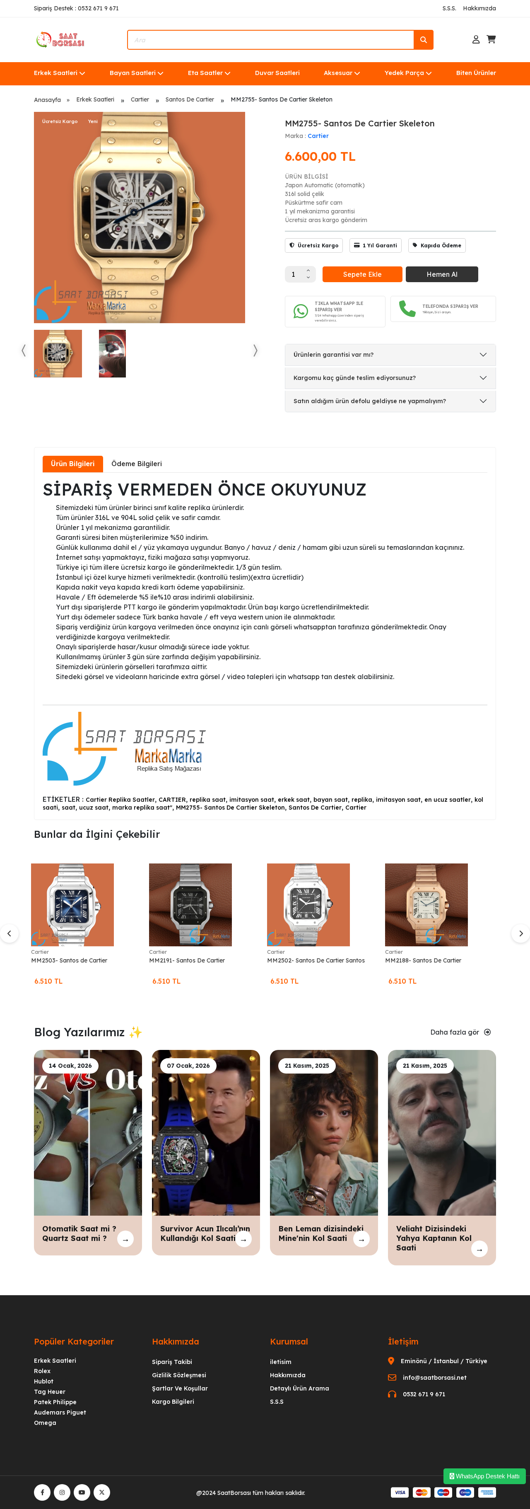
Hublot (43, 1381)
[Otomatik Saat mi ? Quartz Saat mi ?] (88, 1132)
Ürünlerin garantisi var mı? (333, 354)
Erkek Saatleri (55, 73)
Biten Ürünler (476, 73)
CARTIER (172, 799)
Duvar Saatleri (277, 73)
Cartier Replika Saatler (120, 799)
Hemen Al (442, 274)
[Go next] (255, 350)
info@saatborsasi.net (435, 1377)
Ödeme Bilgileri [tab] (136, 463)
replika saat (208, 799)
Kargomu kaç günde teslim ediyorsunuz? (355, 378)
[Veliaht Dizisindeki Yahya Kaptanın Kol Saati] (442, 1132)
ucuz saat (93, 807)
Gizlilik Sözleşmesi (179, 1375)
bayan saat (330, 799)
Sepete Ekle (362, 274)
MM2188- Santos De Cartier (423, 960)
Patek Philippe (55, 1402)
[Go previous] (24, 350)
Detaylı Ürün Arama (299, 1388)
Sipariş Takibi (172, 1362)
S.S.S (277, 1401)
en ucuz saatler (447, 799)
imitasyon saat (251, 799)
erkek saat (294, 799)
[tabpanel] (265, 645)
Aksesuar (338, 73)
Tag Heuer (49, 1391)
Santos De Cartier (190, 99)
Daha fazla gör (455, 1032)
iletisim (281, 1362)
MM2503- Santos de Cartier (69, 960)
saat (68, 807)
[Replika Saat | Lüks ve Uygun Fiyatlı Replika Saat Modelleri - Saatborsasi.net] (61, 39)
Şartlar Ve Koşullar (180, 1388)
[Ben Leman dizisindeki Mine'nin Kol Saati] (324, 1132)
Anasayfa (47, 100)
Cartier (140, 99)
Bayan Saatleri (133, 73)
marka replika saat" (142, 807)
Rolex (42, 1371)
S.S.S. (449, 8)
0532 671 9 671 (424, 1394)
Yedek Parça (404, 73)
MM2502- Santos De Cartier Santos (316, 960)
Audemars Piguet (60, 1412)
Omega (45, 1423)
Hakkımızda (479, 8)
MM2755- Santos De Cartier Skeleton (230, 807)
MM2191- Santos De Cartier (187, 960)
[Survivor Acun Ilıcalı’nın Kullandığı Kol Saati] (206, 1132)
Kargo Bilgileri (173, 1401)
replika (362, 799)
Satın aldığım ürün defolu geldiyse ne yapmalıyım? (370, 401)
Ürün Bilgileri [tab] (73, 463)
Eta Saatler (205, 73)
